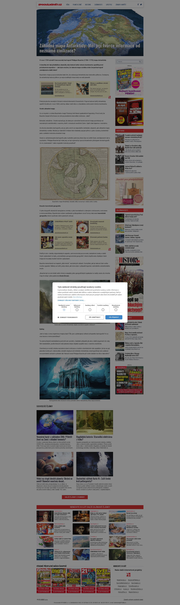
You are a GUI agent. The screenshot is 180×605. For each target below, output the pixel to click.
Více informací (77, 297)
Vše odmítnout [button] (94, 317)
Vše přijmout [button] (114, 317)
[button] (90, 300)
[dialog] (90, 302)
